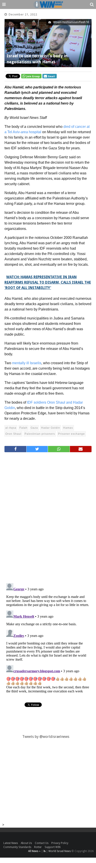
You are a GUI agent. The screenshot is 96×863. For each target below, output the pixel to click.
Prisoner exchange (71, 433)
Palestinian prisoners (40, 433)
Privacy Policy (59, 843)
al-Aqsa (10, 427)
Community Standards (17, 847)
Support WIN (53, 847)
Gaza (34, 427)
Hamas (68, 427)
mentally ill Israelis (26, 363)
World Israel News (59, 851)
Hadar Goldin (50, 427)
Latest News (10, 843)
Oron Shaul (13, 433)
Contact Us (41, 843)
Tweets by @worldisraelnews (45, 737)
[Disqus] (48, 516)
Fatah (23, 427)
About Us (26, 843)
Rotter (38, 847)
